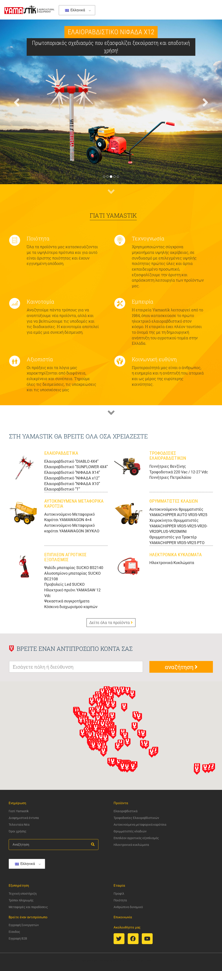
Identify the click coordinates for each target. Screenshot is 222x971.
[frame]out (145, 960)
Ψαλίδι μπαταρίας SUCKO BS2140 (73, 567)
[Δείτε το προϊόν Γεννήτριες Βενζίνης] (128, 465)
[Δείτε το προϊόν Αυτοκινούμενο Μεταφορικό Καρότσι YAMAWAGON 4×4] (23, 513)
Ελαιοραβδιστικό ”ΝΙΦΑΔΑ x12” (72, 478)
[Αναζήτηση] (92, 844)
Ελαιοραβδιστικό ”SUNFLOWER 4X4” (76, 466)
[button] (16, 139)
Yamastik (87, 960)
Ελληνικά (77, 10)
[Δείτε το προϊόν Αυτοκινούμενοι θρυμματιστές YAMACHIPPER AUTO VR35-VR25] (128, 513)
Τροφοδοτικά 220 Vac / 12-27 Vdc (178, 472)
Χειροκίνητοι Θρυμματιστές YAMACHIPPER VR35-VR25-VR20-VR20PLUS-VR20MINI (178, 526)
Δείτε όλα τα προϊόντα (110, 622)
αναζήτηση (180, 667)
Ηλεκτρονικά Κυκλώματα (171, 562)
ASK (122, 960)
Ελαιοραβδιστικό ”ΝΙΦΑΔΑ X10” (72, 483)
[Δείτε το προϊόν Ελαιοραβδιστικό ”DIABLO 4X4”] (23, 465)
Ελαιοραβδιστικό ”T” (62, 489)
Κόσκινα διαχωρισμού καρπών (71, 606)
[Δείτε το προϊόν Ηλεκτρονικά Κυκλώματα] (128, 566)
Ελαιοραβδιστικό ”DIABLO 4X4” (71, 461)
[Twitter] (119, 938)
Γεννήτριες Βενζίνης (167, 466)
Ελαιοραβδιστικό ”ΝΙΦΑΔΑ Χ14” (72, 472)
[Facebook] (133, 938)
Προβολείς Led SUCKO (64, 584)
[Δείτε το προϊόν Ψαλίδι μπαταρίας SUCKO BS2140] (23, 566)
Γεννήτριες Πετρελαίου (170, 477)
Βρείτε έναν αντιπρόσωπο (28, 917)
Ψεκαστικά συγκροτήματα (66, 601)
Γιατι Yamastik (113, 215)
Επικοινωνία (123, 917)
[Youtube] (147, 938)
